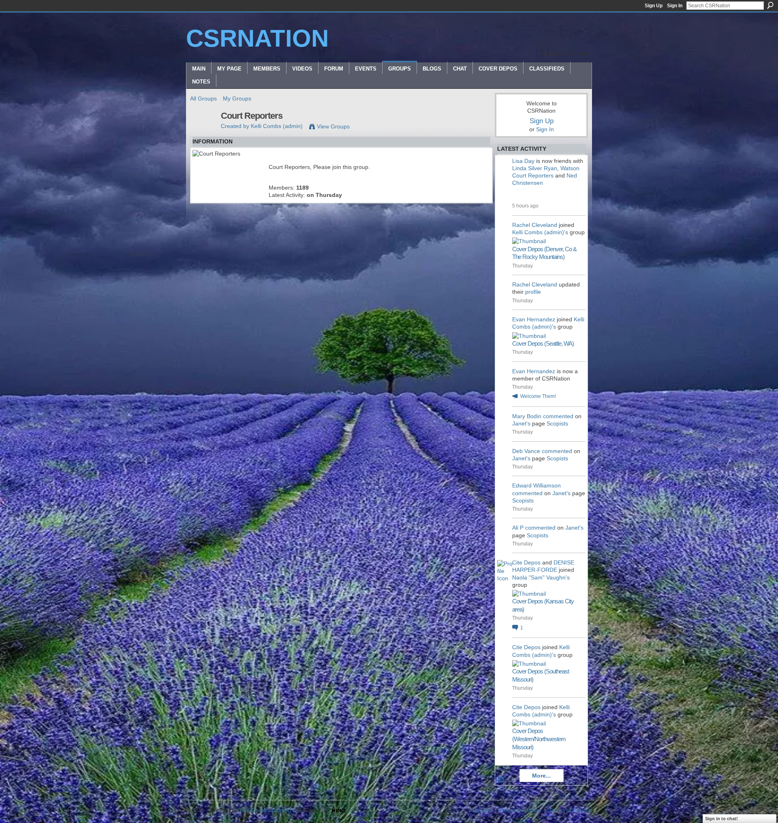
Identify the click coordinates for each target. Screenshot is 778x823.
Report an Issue (520, 810)
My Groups (237, 98)
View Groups (333, 126)
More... (541, 775)
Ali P (518, 527)
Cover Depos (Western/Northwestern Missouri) (538, 738)
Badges (482, 810)
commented (558, 416)
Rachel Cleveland (534, 225)
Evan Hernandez (533, 319)
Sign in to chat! (721, 818)
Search (770, 5)
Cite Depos (526, 562)
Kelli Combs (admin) (277, 126)
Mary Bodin (526, 416)
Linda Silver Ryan (534, 168)
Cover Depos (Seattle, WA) (543, 343)
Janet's (521, 423)
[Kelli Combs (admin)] (203, 133)
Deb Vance (526, 451)
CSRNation (257, 38)
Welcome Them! (538, 396)
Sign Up (654, 6)
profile (533, 292)
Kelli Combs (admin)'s (540, 232)
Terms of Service (570, 810)
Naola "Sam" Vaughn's (541, 577)
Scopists (557, 423)
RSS (501, 780)
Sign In (674, 6)
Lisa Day (523, 161)
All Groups (203, 98)
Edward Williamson (536, 485)
